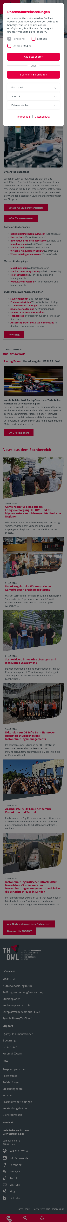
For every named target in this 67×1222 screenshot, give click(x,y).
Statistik (42, 38)
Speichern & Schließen (33, 74)
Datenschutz (42, 116)
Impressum (24, 116)
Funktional (19, 38)
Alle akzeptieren (33, 56)
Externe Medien (22, 45)
